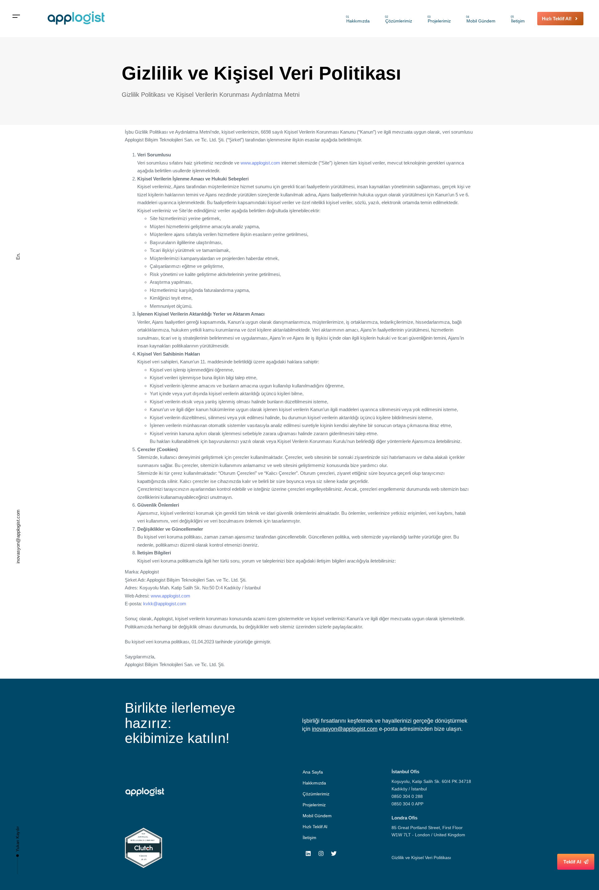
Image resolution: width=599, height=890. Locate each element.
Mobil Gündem (480, 19)
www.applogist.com (260, 162)
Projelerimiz (439, 19)
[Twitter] (333, 853)
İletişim (518, 19)
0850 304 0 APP (407, 803)
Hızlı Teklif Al (315, 826)
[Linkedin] (308, 853)
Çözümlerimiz (398, 19)
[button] (16, 16)
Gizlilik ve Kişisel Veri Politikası (421, 857)
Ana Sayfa (313, 772)
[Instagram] (321, 853)
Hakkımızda (358, 19)
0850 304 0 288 (407, 796)
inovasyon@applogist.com (18, 536)
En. (18, 256)
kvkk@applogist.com (164, 603)
